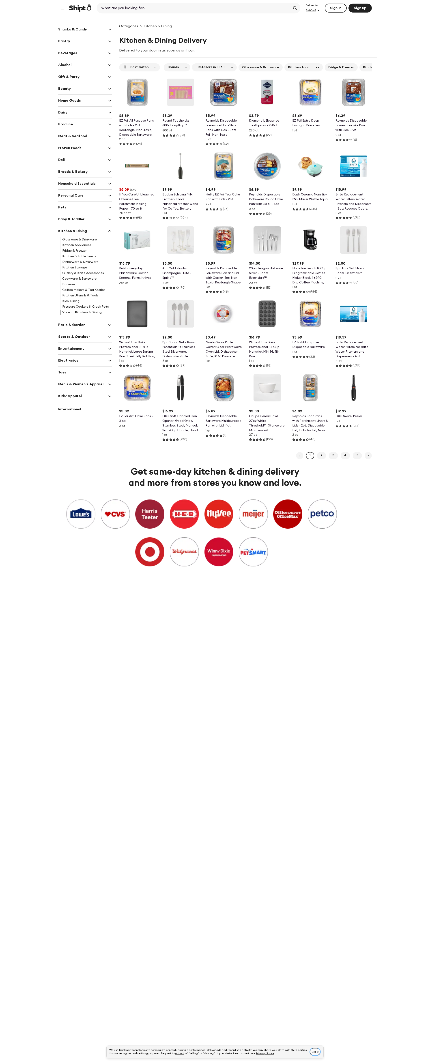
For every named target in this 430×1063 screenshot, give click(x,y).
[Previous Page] (299, 455)
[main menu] (62, 8)
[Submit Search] (294, 8)
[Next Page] (368, 455)
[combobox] (194, 8)
